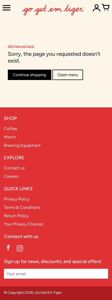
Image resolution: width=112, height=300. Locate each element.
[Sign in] (96, 8)
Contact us (14, 168)
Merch (10, 136)
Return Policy (16, 215)
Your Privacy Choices (23, 224)
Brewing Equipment (22, 145)
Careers (11, 176)
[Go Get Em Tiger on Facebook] (8, 249)
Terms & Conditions (22, 207)
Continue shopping (29, 74)
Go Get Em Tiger (48, 292)
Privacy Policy (16, 199)
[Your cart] (105, 8)
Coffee (10, 128)
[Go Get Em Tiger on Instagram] (19, 249)
